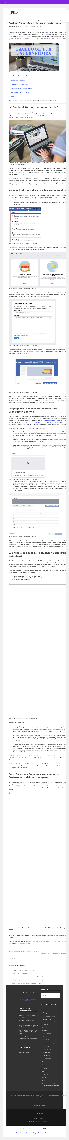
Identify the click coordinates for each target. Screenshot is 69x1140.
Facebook (14, 112)
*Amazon (31, 1001)
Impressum (23, 999)
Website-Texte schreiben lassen (21, 973)
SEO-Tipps (46, 1046)
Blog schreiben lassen (49, 1016)
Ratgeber (44, 1030)
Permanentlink (25, 943)
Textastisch (46, 34)
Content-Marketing (48, 1043)
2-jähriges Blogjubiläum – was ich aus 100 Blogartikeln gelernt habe (30, 980)
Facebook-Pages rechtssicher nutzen (55, 420)
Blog (59, 20)
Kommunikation (45, 941)
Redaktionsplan (21, 731)
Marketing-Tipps (47, 1058)
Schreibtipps (46, 1052)
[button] (3, 2)
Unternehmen (62, 941)
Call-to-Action (33, 481)
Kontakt (44, 1068)
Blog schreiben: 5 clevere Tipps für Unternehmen (24, 951)
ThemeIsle (47, 1121)
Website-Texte (47, 1033)
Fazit (13, 96)
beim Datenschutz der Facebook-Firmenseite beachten (34, 422)
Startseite (21, 20)
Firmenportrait (35, 448)
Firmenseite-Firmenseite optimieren (22, 88)
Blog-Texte (46, 1036)
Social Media (54, 941)
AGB (25, 1001)
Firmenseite (36, 941)
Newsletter (53, 20)
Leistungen (37, 20)
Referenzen (45, 20)
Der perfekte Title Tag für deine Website (23, 970)
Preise (64, 20)
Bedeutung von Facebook (19, 80)
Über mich (29, 20)
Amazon (44, 1077)
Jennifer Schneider (36, 26)
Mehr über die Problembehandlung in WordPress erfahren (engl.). (34, 1133)
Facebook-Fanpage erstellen (20, 84)
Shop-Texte (46, 1040)
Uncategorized (24, 1052)
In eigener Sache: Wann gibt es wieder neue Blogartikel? (27, 976)
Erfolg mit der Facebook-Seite (20, 92)
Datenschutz (32, 999)
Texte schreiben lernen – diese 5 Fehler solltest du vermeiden (29, 983)
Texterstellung (47, 1049)
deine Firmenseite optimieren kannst (42, 199)
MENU (7, 2)
